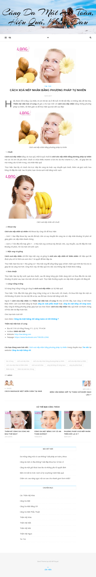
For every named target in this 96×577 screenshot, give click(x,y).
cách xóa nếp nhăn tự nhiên (77, 361)
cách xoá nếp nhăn (23, 361)
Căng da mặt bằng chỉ (21, 350)
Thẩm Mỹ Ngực (26, 533)
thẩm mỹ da (10, 369)
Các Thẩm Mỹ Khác (27, 495)
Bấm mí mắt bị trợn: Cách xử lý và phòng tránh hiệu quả (42, 473)
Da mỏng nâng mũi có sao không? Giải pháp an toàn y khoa (43, 456)
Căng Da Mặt (25, 501)
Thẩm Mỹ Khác (26, 517)
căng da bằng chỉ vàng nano (56, 365)
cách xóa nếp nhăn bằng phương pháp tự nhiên (48, 361)
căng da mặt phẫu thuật (48, 303)
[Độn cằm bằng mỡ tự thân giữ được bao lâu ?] (87, 383)
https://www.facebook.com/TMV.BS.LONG (32, 337)
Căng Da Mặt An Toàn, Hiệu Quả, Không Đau (48, 17)
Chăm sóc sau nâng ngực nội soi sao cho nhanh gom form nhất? (45, 478)
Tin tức (85, 347)
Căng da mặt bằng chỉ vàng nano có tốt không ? (36, 319)
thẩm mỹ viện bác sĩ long (26, 369)
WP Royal (55, 561)
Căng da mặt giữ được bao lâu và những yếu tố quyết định (43, 467)
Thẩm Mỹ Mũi (25, 528)
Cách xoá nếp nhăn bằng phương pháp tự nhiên (48, 347)
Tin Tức (48, 86)
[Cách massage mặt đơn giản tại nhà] (9, 383)
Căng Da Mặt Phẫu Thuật (30, 512)
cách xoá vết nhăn (37, 365)
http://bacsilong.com (23, 334)
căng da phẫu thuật (75, 365)
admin (9, 375)
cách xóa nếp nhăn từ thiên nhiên (17, 365)
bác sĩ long (9, 361)
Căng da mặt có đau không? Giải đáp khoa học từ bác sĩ (42, 462)
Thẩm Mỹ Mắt (25, 523)
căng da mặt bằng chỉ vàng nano (77, 303)
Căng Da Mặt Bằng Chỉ (29, 506)
